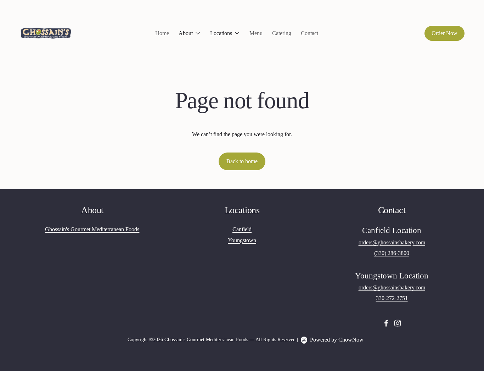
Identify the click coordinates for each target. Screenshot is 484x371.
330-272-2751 (392, 298)
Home (162, 33)
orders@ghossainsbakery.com (392, 242)
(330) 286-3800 (391, 253)
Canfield (242, 229)
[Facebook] (386, 323)
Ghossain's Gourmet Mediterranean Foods (92, 229)
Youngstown (242, 240)
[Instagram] (397, 323)
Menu (256, 33)
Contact (309, 33)
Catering (281, 33)
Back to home (242, 161)
